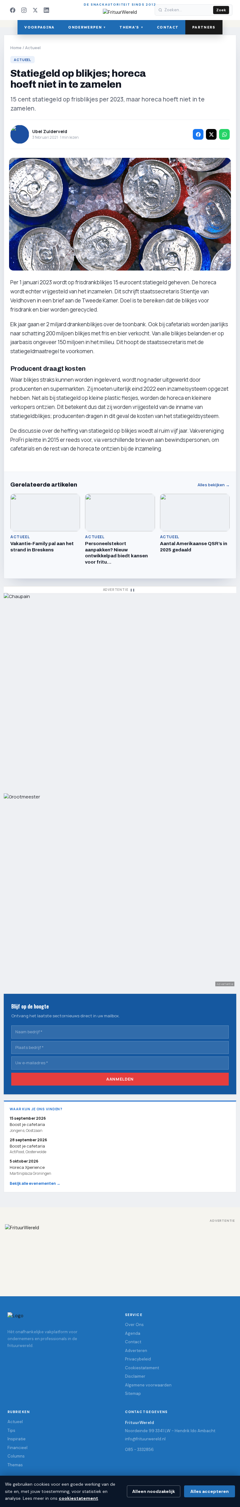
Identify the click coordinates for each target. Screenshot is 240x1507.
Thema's (131, 27)
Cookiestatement (142, 1367)
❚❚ (132, 590)
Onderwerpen (87, 27)
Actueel (33, 47)
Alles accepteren (209, 1491)
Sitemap (133, 1393)
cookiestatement (78, 1498)
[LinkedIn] (46, 10)
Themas (15, 1465)
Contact (167, 27)
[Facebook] (13, 10)
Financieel (18, 1447)
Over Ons (134, 1324)
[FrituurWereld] (120, 1254)
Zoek (221, 10)
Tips (11, 1430)
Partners (204, 27)
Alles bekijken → (214, 485)
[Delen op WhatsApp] (224, 134)
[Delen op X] (211, 134)
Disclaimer (135, 1376)
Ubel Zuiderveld (49, 131)
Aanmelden (120, 1079)
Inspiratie (17, 1439)
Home (16, 47)
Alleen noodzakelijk (153, 1491)
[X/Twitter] (35, 10)
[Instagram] (24, 10)
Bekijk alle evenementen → (35, 1183)
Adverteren (136, 1350)
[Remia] (120, 690)
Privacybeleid (138, 1359)
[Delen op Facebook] (198, 134)
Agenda (132, 1333)
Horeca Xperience (27, 1167)
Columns (16, 1456)
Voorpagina (39, 27)
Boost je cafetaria (27, 1146)
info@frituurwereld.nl (145, 1439)
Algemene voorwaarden (148, 1385)
